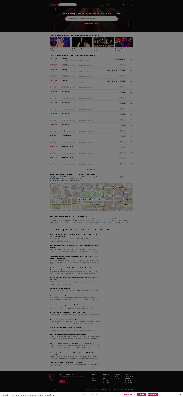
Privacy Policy (51, 395)
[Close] (180, 394)
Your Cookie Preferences (129, 394)
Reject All (142, 394)
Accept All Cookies (152, 394)
